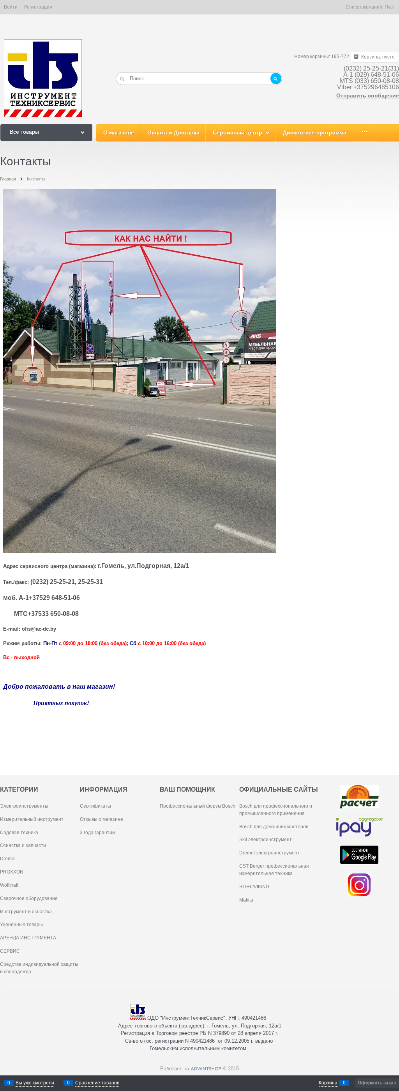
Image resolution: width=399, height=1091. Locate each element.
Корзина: (377, 57)
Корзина (328, 1083)
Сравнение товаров (97, 1083)
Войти (11, 7)
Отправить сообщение (367, 95)
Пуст (390, 7)
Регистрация (38, 7)
